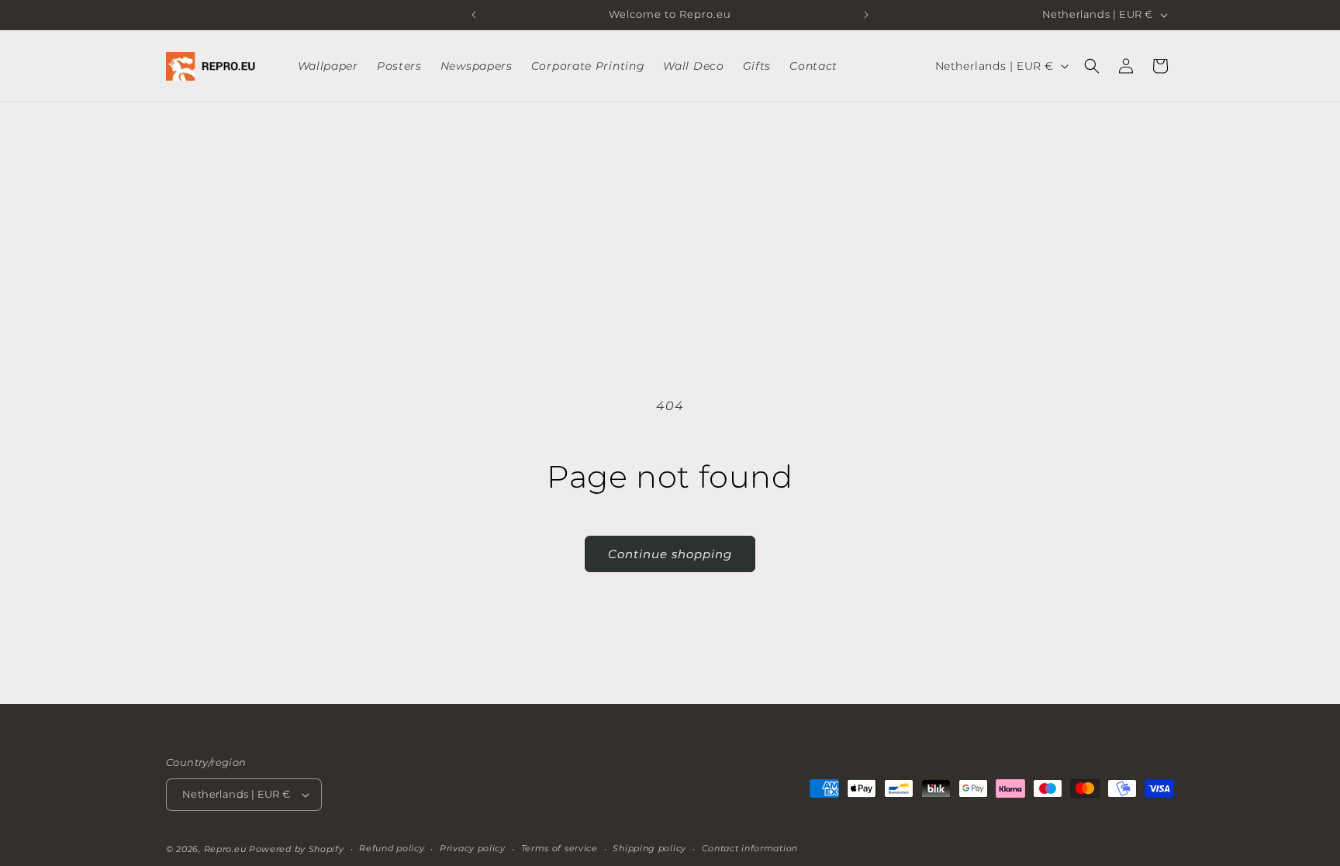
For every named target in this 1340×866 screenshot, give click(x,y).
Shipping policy (649, 848)
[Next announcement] (866, 14)
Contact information (750, 848)
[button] (1092, 66)
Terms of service (559, 848)
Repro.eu (225, 849)
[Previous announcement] (474, 14)
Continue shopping (670, 554)
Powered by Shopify (296, 849)
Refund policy (391, 848)
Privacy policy (473, 848)
